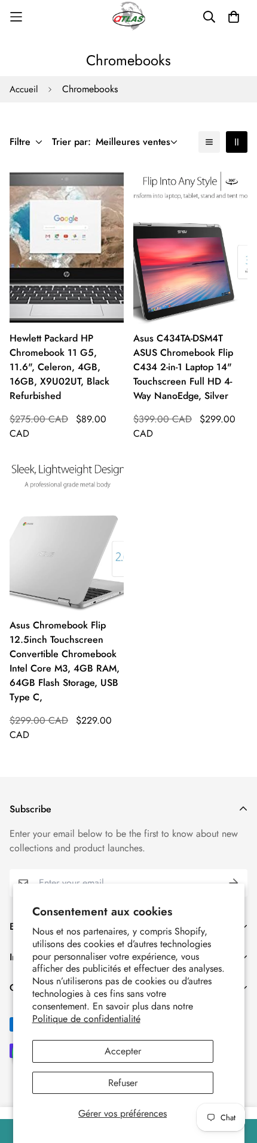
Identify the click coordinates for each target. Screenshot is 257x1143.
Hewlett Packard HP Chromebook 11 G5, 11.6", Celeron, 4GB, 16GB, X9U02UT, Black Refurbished (59, 367)
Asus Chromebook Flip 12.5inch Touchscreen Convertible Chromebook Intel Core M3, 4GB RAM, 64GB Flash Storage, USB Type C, (65, 661)
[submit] (233, 883)
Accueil (24, 89)
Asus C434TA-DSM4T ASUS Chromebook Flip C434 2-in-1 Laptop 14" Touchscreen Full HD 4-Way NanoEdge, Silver (183, 367)
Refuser (122, 1083)
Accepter (123, 1051)
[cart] (233, 17)
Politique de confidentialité (86, 1019)
